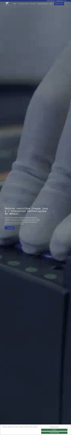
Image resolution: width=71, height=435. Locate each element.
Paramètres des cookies (54, 426)
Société (14, 3)
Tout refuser (54, 429)
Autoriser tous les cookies (54, 432)
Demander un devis (59, 3)
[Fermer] (69, 429)
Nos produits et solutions (24, 3)
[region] (35, 429)
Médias (50, 3)
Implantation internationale (42, 3)
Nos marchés (33, 3)
